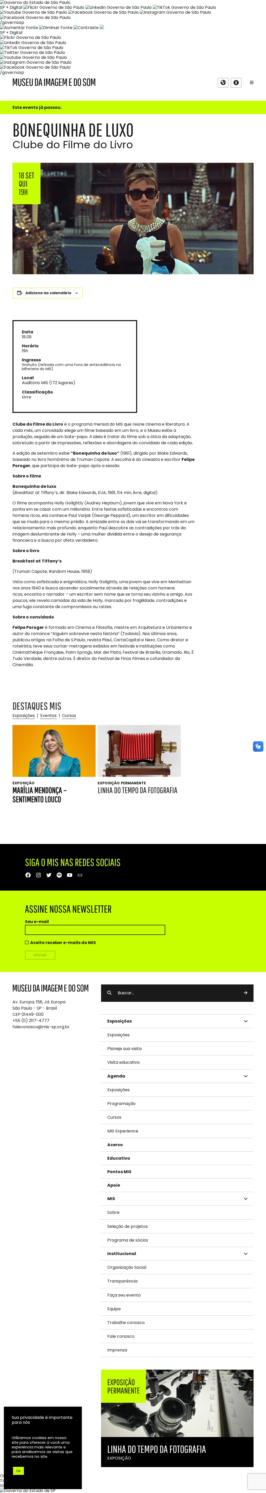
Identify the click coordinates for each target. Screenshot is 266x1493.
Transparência (122, 1281)
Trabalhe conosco (126, 1322)
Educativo (118, 1158)
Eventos (48, 716)
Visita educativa (123, 1062)
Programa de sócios (127, 1240)
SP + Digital (11, 7)
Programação (121, 1103)
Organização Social (126, 1267)
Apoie (113, 1185)
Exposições (23, 716)
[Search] (245, 993)
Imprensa (117, 1350)
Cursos (69, 716)
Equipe (114, 1308)
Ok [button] (18, 1470)
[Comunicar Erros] (102, 28)
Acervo (115, 1144)
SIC (3, 1486)
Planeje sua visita (124, 1048)
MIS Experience (122, 1131)
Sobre (113, 1212)
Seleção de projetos (127, 1226)
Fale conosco (121, 1336)
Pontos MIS (119, 1171)
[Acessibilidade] (236, 83)
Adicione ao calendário (48, 292)
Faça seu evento (124, 1295)
